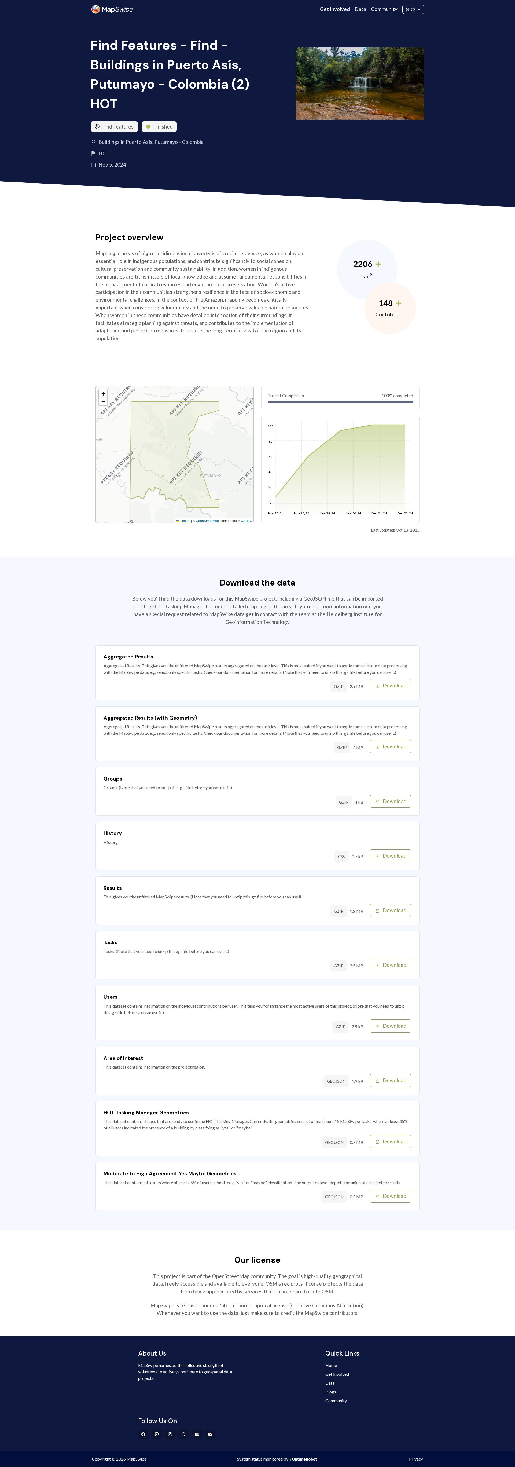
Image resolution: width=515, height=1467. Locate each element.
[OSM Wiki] (197, 1434)
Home (331, 1365)
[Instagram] (170, 1434)
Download (394, 685)
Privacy (416, 1458)
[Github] (183, 1434)
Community (384, 9)
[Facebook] (143, 1434)
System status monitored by (262, 1458)
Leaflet (184, 520)
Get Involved (335, 9)
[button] (103, 393)
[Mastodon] (157, 1434)
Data (360, 9)
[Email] (210, 1434)
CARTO (246, 520)
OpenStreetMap (207, 520)
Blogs (330, 1391)
